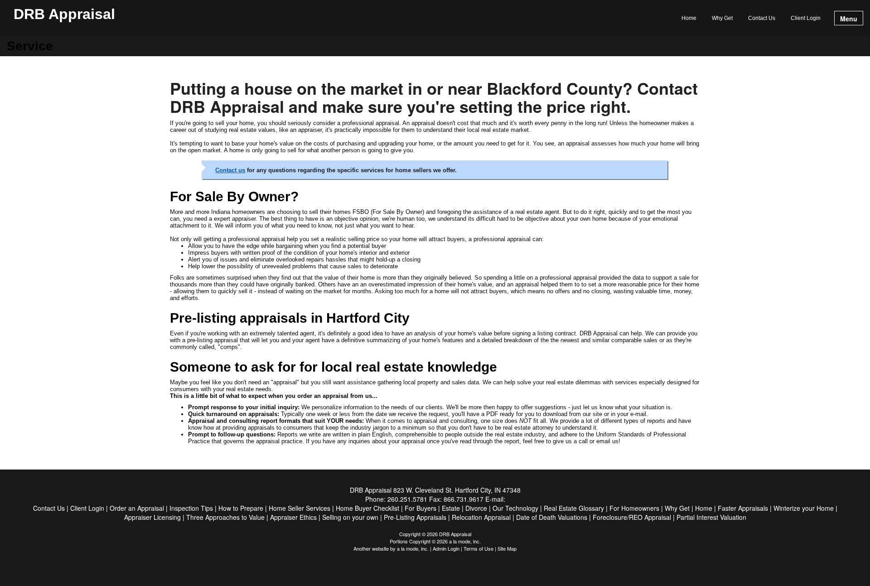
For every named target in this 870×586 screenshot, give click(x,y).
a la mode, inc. (413, 548)
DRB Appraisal (64, 14)
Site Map (507, 548)
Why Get (722, 18)
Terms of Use (478, 548)
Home (689, 18)
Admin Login (446, 548)
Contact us (230, 170)
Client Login (806, 18)
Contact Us (761, 18)
